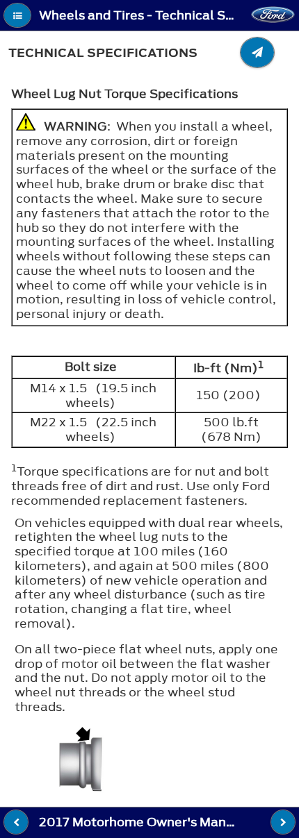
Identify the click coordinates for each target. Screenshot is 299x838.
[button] (17, 15)
